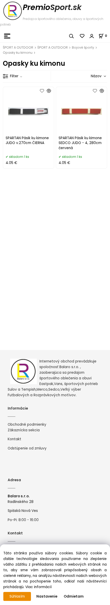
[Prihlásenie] (91, 36)
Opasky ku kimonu (17, 52)
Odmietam (74, 596)
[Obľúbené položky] (82, 36)
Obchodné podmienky (27, 424)
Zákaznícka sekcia (24, 430)
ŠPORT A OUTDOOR (18, 47)
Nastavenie (46, 596)
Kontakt (14, 439)
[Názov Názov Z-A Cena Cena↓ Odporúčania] (91, 76)
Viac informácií (38, 587)
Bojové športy (83, 47)
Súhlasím (17, 596)
